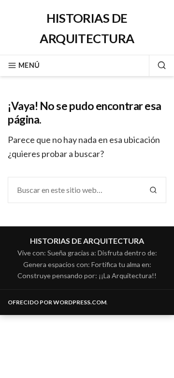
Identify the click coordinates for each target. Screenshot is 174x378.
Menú (29, 65)
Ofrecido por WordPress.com (57, 302)
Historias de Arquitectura (87, 240)
